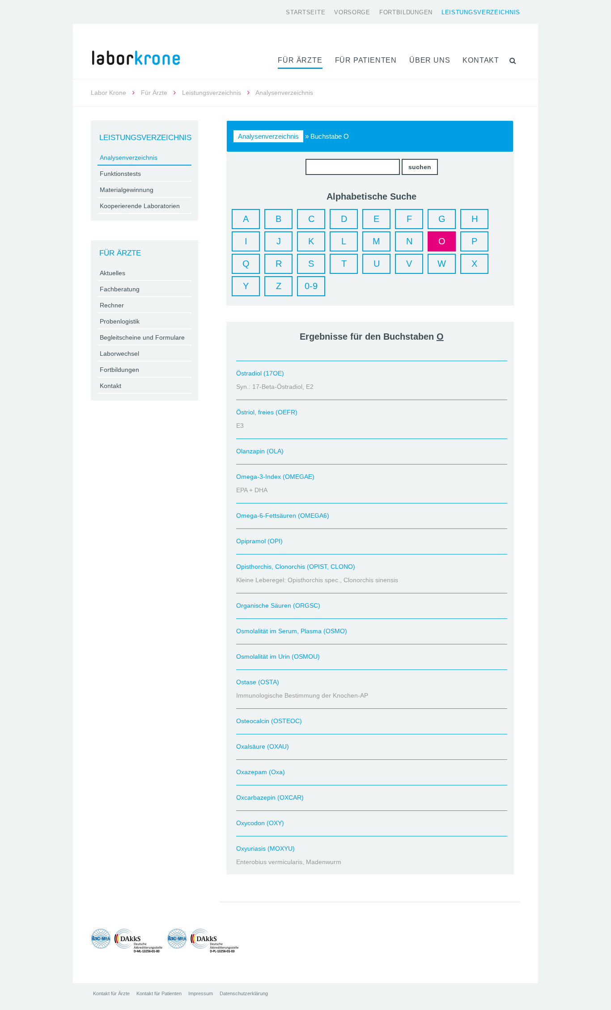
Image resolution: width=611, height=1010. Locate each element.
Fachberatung (120, 289)
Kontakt (480, 60)
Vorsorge (352, 12)
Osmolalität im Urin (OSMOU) (278, 656)
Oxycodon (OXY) (260, 823)
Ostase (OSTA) (257, 682)
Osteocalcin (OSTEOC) (269, 720)
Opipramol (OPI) (259, 541)
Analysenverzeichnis (268, 136)
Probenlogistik (120, 321)
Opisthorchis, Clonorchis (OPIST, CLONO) (295, 566)
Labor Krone (108, 92)
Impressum (200, 993)
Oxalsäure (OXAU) (262, 746)
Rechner (112, 305)
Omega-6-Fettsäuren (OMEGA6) (282, 515)
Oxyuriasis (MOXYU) (265, 848)
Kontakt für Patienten (159, 993)
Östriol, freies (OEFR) (266, 412)
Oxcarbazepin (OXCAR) (270, 797)
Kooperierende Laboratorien (140, 205)
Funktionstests (120, 173)
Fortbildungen (406, 12)
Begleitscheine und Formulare (142, 337)
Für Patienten (366, 60)
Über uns (429, 60)
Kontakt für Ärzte (111, 993)
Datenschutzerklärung (244, 993)
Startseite (305, 12)
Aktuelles (112, 273)
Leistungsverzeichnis (480, 12)
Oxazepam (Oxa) (260, 772)
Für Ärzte (300, 60)
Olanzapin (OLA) (260, 451)
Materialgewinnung (126, 189)
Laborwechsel (119, 353)
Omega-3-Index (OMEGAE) (275, 476)
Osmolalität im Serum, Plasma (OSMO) (291, 631)
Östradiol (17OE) (260, 373)
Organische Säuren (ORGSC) (278, 605)
